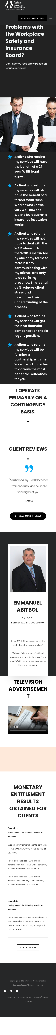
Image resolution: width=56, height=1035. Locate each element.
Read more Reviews (30, 516)
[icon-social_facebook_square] (6, 991)
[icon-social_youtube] (17, 991)
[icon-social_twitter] (12, 991)
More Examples (28, 947)
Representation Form (32, 18)
